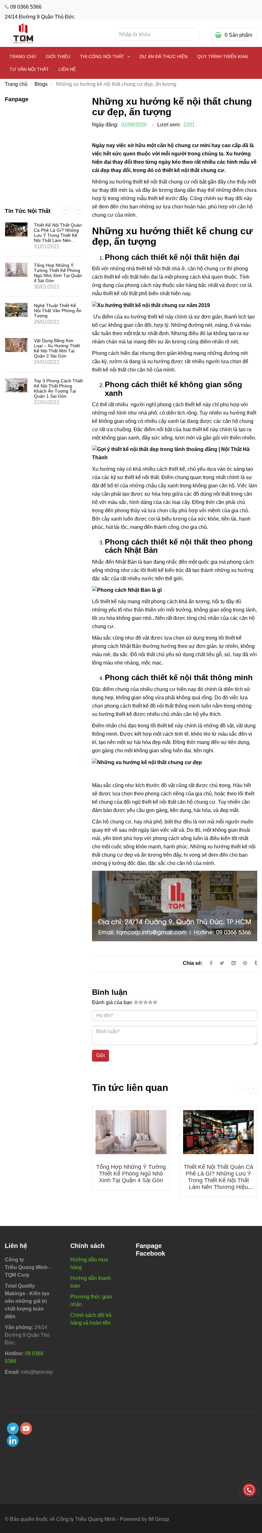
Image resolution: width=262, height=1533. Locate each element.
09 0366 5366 (26, 7)
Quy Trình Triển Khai (222, 56)
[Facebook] (211, 963)
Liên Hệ (67, 69)
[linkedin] (13, 1441)
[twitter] (13, 1428)
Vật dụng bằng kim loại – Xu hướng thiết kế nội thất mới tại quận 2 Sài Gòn (57, 348)
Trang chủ (23, 56)
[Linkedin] (233, 963)
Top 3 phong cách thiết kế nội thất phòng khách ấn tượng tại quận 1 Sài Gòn (58, 388)
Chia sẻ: (193, 963)
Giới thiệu (58, 56)
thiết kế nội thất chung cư (193, 170)
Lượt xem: (169, 124)
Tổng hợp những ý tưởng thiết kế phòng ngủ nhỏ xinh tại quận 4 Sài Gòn (131, 1174)
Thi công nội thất (103, 56)
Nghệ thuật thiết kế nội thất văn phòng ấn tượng (57, 310)
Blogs (41, 84)
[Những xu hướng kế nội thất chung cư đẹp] (246, 963)
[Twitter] (222, 963)
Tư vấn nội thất (29, 69)
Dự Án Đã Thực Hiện (164, 56)
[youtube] (26, 1428)
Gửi (100, 1055)
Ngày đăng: (105, 124)
